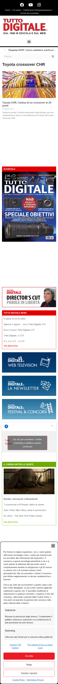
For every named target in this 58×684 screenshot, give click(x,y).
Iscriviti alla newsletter (29, 13)
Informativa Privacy (35, 680)
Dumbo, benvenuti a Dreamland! (21, 499)
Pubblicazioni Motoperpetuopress (37, 10)
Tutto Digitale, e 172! (14, 335)
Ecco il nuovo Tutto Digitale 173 (19, 330)
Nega (29, 664)
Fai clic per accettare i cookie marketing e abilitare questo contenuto (27, 443)
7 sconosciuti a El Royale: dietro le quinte (24, 504)
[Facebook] (22, 5)
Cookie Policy (19, 680)
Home (7, 10)
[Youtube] (30, 5)
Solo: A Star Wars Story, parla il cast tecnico (25, 510)
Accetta (29, 656)
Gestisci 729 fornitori (15, 646)
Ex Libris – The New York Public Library (23, 516)
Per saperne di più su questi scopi (40, 646)
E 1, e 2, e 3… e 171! (14, 341)
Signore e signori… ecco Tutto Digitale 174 (24, 324)
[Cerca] (53, 56)
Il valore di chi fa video (15, 318)
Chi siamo (17, 10)
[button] (53, 545)
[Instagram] (39, 5)
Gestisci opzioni (29, 673)
